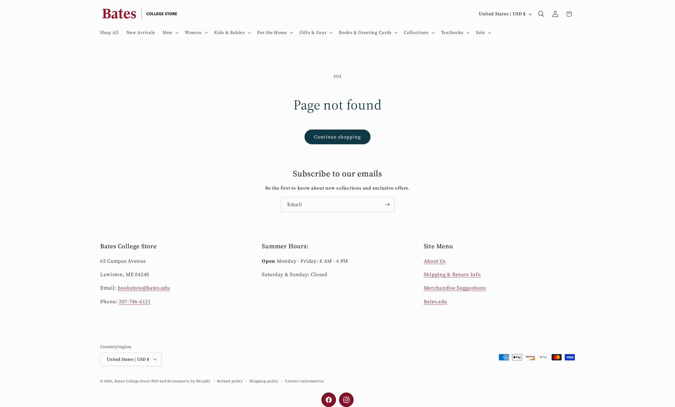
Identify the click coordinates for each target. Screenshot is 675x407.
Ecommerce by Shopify (189, 381)
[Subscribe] (387, 204)
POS (155, 381)
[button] (170, 32)
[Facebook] (328, 400)
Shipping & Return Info (452, 274)
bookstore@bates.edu (144, 287)
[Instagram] (346, 400)
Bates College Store (132, 381)
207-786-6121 (135, 301)
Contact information (304, 381)
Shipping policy (264, 381)
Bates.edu (435, 301)
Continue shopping (337, 136)
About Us (435, 260)
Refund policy (230, 381)
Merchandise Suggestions (455, 287)
